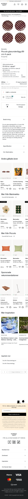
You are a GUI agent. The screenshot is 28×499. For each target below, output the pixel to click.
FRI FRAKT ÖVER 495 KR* (15, 0)
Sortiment (5, 455)
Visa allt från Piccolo (7, 236)
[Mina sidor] (14, 4)
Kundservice (5, 449)
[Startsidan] (4, 4)
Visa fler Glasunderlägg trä (9, 360)
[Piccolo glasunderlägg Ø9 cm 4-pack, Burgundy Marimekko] (14, 32)
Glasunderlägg (5, 15)
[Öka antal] (7, 372)
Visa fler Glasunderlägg (8, 363)
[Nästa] (25, 32)
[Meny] (26, 4)
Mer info (23, 97)
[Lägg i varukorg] (10, 189)
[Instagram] (14, 442)
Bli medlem (23, 75)
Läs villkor (21, 427)
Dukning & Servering (6, 14)
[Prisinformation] (7, 82)
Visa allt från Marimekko (8, 197)
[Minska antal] (2, 372)
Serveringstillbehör (16, 14)
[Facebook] (9, 442)
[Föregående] (2, 32)
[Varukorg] (22, 4)
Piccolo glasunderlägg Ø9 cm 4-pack (17, 15)
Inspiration (5, 461)
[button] (4, 59)
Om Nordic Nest (6, 467)
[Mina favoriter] (18, 4)
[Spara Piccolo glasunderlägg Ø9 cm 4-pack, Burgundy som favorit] (25, 372)
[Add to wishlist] (7, 189)
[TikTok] (18, 442)
